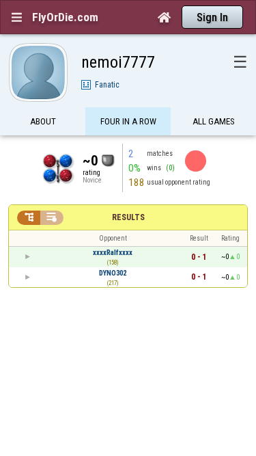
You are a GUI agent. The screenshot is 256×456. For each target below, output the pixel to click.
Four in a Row (128, 121)
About (43, 121)
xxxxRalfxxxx (112, 252)
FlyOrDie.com (65, 17)
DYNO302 (112, 273)
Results (128, 217)
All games (214, 121)
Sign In (212, 17)
